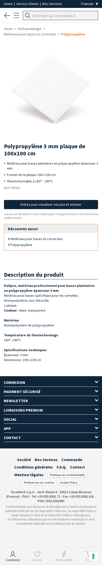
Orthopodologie (30, 28)
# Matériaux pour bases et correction (35, 239)
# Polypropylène (20, 245)
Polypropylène (73, 34)
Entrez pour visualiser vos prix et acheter (51, 204)
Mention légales (29, 474)
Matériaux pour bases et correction (30, 34)
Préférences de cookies (39, 482)
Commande (71, 459)
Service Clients (27, 3)
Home (8, 3)
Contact (77, 467)
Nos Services (52, 3)
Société (24, 459)
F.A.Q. (61, 467)
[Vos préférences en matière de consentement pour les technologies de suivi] (93, 556)
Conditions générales (33, 467)
